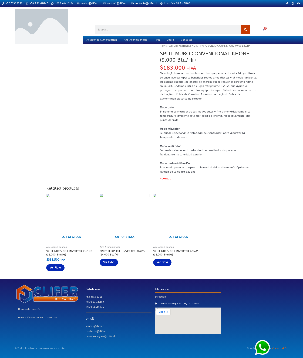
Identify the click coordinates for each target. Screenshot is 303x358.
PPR (157, 39)
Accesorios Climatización (101, 39)
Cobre (170, 39)
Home (163, 45)
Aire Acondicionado (135, 39)
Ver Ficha (55, 267)
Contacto (187, 39)
